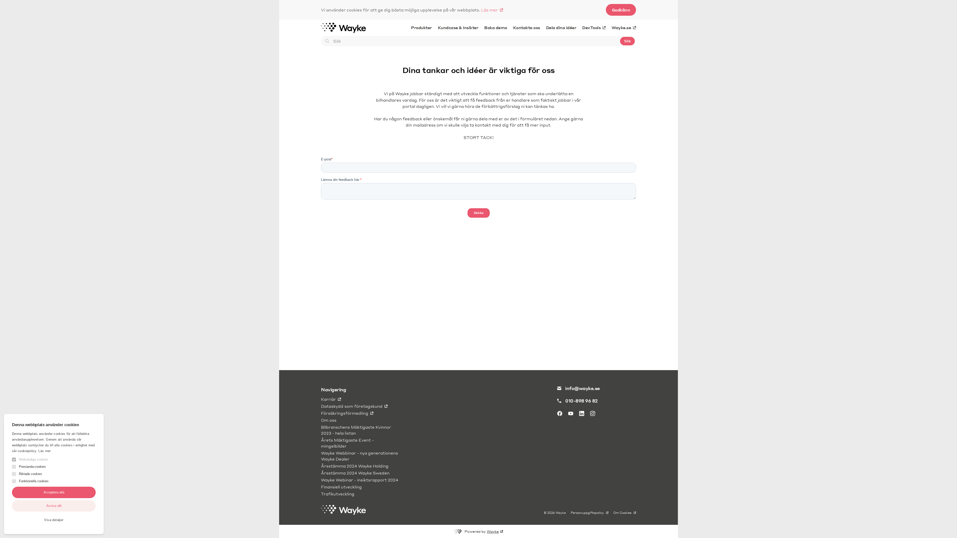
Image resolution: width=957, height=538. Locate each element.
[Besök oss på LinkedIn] (581, 413)
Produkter (421, 27)
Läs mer (489, 9)
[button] (54, 520)
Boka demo (495, 27)
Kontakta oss (526, 27)
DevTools (591, 27)
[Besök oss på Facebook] (559, 413)
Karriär (328, 399)
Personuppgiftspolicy (588, 513)
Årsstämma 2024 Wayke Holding (355, 466)
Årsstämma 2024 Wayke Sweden (355, 472)
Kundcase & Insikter (458, 27)
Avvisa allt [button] (54, 506)
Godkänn (621, 9)
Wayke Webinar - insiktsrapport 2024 (359, 479)
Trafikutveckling (337, 493)
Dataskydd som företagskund (352, 406)
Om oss (328, 420)
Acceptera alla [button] (54, 492)
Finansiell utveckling (341, 486)
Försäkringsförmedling (344, 413)
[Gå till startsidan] (343, 28)
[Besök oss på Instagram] (592, 413)
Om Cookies (622, 513)
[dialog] (54, 474)
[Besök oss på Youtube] (570, 413)
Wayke (493, 531)
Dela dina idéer (561, 27)
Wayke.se (621, 27)
